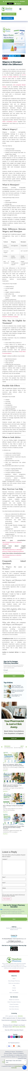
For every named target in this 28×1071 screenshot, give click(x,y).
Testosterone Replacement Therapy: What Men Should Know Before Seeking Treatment (13, 827)
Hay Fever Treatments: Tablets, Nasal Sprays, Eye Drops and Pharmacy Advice (17, 686)
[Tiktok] (19, 1037)
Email (6, 670)
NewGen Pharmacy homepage (10, 316)
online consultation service (9, 121)
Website (4, 888)
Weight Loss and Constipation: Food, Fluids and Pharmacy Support (18, 691)
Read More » (5, 770)
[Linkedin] (14, 1037)
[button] (20, 9)
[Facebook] (9, 1037)
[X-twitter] (17, 1037)
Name (4, 877)
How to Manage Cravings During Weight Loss (17, 695)
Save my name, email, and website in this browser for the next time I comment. (13, 895)
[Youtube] (22, 1037)
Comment (4, 859)
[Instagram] (11, 1037)
